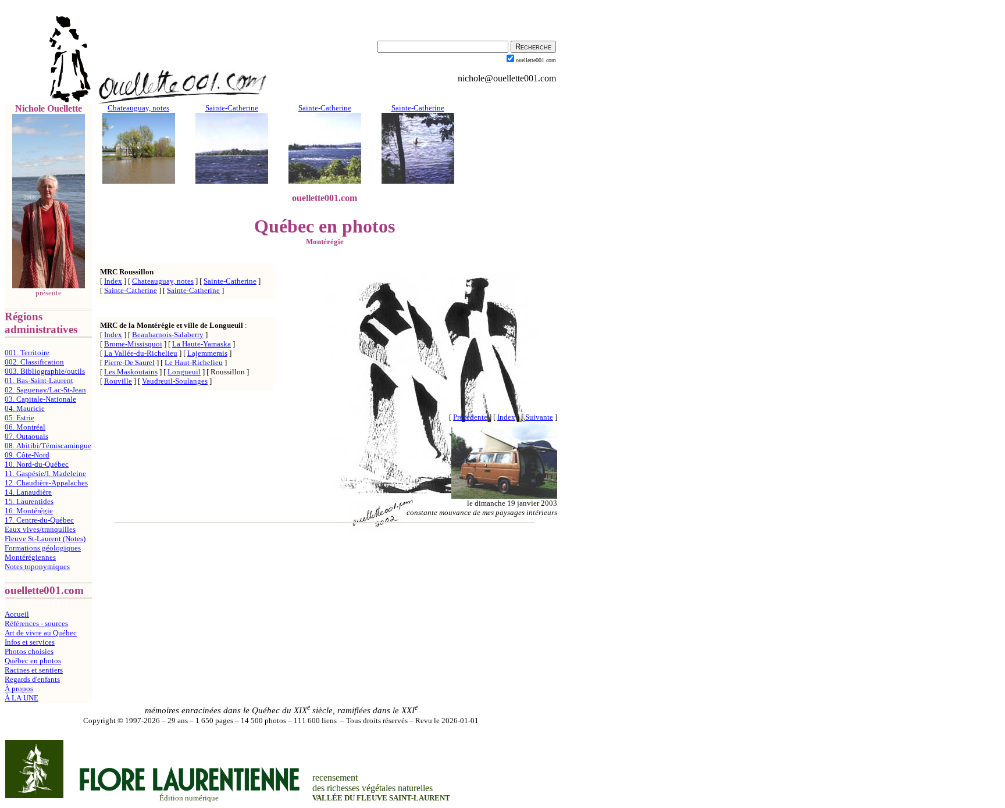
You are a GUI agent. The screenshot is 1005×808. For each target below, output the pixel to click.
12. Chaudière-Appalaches (46, 482)
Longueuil (184, 371)
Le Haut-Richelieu (194, 362)
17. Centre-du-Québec (39, 520)
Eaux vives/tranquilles (40, 529)
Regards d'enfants (32, 679)
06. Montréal (25, 427)
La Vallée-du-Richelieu (140, 353)
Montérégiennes (30, 557)
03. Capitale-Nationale (40, 399)
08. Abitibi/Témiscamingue (48, 445)
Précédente (470, 417)
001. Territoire (27, 352)
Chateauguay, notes (163, 281)
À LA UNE (21, 697)
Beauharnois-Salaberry (168, 334)
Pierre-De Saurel (129, 362)
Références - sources (36, 623)
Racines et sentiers (34, 670)
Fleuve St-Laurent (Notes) (45, 538)
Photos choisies (29, 651)
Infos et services (30, 642)
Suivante (539, 417)
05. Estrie (19, 417)
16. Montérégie (29, 510)
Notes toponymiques (37, 566)
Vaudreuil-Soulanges (175, 381)
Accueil (17, 614)
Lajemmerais (207, 353)
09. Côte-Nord (27, 455)
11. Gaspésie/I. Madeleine (45, 473)
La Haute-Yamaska (201, 343)
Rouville (118, 381)
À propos (19, 688)
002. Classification (34, 361)
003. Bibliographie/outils (45, 371)
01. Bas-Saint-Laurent (39, 380)
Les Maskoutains (131, 371)
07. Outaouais (26, 436)
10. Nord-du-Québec (37, 464)
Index (113, 281)
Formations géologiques (43, 548)
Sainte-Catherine (230, 281)
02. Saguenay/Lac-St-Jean (45, 389)
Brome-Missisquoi (133, 343)
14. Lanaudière (28, 492)
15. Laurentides (29, 501)
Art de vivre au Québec (41, 632)
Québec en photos (33, 660)
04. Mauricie (25, 408)
